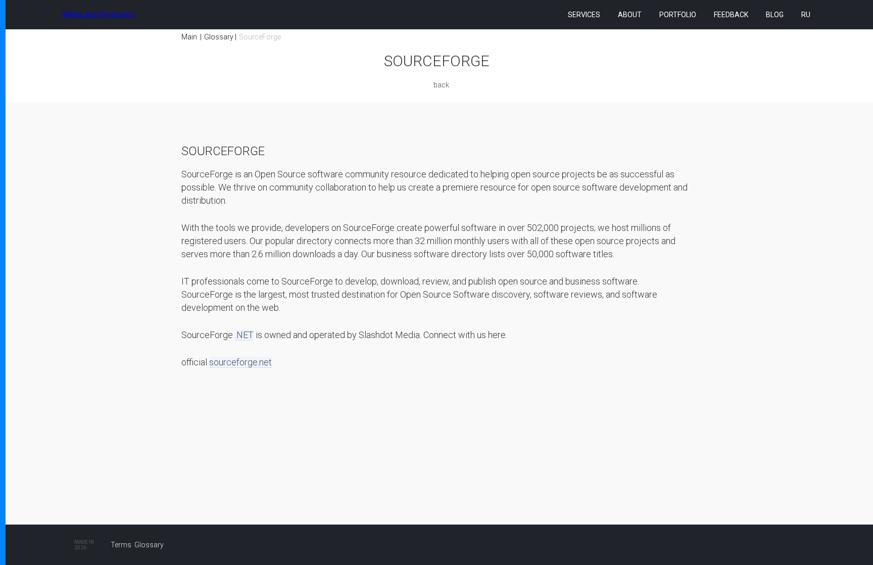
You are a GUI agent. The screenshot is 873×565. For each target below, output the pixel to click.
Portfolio (677, 15)
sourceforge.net (240, 362)
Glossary (218, 37)
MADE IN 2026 (84, 544)
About (630, 15)
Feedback (731, 15)
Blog (775, 15)
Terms (121, 545)
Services (584, 15)
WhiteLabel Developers (99, 15)
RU (805, 15)
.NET (244, 334)
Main (189, 37)
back (441, 85)
